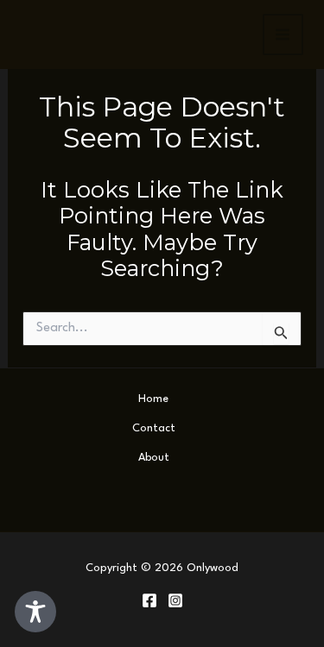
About (153, 457)
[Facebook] (149, 600)
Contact (153, 428)
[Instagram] (175, 600)
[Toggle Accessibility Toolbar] (35, 611)
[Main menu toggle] (283, 34)
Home (153, 399)
